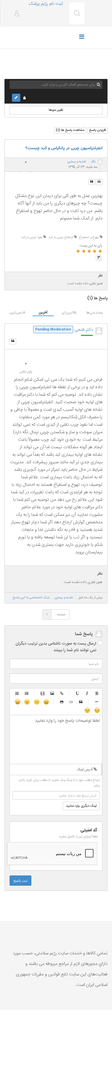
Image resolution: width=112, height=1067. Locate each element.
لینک (62, 693)
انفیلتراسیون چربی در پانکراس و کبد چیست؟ (63, 148)
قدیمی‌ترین (17, 313)
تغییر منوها (56, 110)
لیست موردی (27, 693)
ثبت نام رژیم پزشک (46, 4)
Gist (62, 702)
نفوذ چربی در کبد (32, 237)
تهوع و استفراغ (89, 237)
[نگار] (100, 161)
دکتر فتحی (83, 330)
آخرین (43, 313)
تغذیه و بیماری (76, 162)
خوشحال (46, 702)
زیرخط (78, 693)
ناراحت (97, 710)
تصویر (52, 693)
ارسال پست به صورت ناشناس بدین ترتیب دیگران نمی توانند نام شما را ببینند (56, 647)
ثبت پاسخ (20, 880)
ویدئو (43, 693)
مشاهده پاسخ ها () (70, 130)
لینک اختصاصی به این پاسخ (31, 597)
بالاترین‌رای (69, 313)
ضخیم (97, 693)
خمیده (87, 693)
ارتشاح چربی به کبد (61, 237)
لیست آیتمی (97, 702)
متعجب (27, 702)
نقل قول (81, 702)
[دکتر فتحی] (98, 330)
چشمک (87, 710)
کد (71, 702)
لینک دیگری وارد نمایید (81, 806)
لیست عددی (17, 693)
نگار (93, 162)
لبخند (36, 702)
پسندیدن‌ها (94, 313)
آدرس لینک (85, 769)
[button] (14, 14)
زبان (17, 702)
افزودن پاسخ (97, 130)
